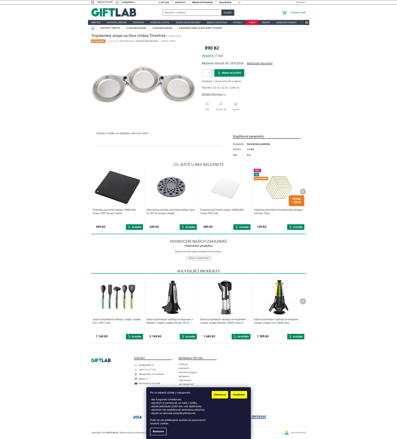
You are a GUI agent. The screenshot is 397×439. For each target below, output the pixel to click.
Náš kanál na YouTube (149, 383)
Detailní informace (212, 94)
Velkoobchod (184, 380)
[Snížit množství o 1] (212, 75)
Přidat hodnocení (198, 258)
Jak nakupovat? (186, 384)
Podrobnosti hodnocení (147, 41)
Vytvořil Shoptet (298, 432)
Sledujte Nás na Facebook (151, 374)
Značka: (168, 41)
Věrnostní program (202, 2)
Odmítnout (220, 394)
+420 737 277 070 (147, 369)
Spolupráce (225, 2)
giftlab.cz (143, 379)
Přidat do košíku (231, 73)
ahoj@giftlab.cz (146, 365)
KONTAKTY (180, 2)
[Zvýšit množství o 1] (212, 71)
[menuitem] (96, 22)
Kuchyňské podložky (258, 144)
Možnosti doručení (260, 63)
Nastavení (158, 431)
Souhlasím (239, 394)
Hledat (228, 12)
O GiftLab (164, 2)
